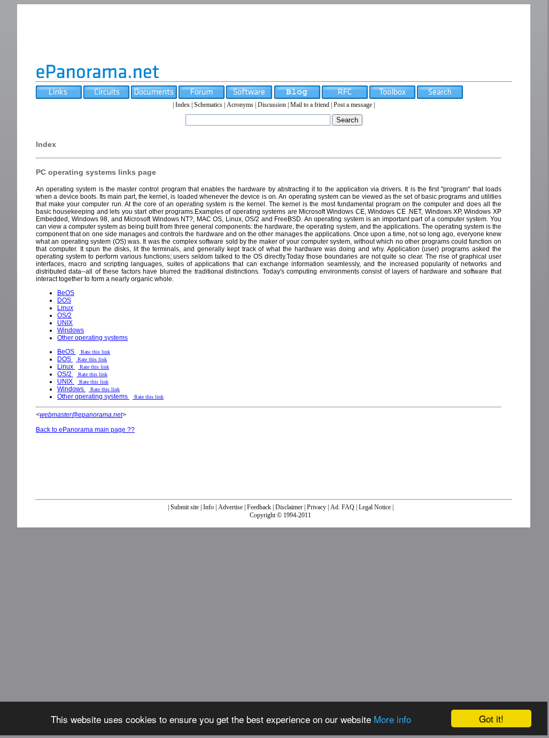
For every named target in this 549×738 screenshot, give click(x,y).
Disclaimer (289, 507)
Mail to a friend (309, 104)
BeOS (65, 293)
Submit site (185, 507)
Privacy (316, 507)
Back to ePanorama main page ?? (85, 429)
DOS (64, 300)
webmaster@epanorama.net (81, 414)
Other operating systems (92, 337)
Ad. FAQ (342, 507)
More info (392, 719)
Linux (65, 308)
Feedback (259, 507)
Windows (70, 330)
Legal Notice (375, 507)
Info (208, 507)
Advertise (230, 507)
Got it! (491, 718)
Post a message (353, 104)
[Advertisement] (273, 34)
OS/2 (64, 315)
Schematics (208, 104)
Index (182, 104)
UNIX (65, 323)
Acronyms (240, 104)
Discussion (272, 104)
